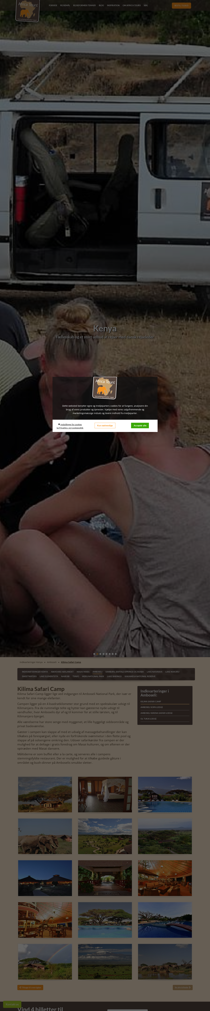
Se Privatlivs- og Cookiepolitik (70, 427)
